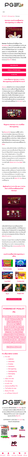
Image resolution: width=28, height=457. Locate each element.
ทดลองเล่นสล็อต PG (11, 386)
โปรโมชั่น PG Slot (10, 388)
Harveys (4, 87)
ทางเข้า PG (8, 383)
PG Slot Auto (9, 381)
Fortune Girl (20, 281)
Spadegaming (12, 371)
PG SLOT (19, 101)
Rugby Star (20, 293)
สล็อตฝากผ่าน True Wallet (15, 162)
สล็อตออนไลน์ (6, 132)
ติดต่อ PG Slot (9, 391)
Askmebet (11, 361)
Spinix (10, 376)
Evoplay (10, 364)
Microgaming (5, 45)
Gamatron (11, 366)
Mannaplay (11, 373)
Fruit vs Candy (7, 269)
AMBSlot (11, 359)
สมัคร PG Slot (18, 178)
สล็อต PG (9, 59)
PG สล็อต (19, 407)
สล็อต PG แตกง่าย (6, 236)
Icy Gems (20, 269)
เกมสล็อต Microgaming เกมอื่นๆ (13, 299)
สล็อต (3, 144)
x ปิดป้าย (4, 425)
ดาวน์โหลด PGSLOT (11, 393)
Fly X (7, 293)
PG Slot (7, 356)
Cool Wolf (7, 281)
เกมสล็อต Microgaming (15, 254)
